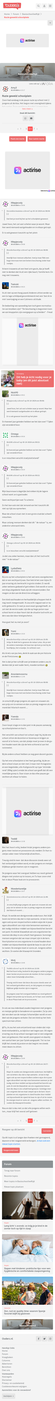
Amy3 (14, 87)
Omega (14, 434)
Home (7, 14)
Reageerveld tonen (11, 1150)
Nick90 (14, 392)
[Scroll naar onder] (50, 23)
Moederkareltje (18, 888)
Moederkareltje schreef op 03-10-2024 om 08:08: (27, 250)
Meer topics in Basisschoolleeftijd (19, 1181)
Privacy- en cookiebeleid (13, 1383)
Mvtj (13, 960)
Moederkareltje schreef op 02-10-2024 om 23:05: (27, 639)
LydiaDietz (16, 568)
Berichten (6, 1367)
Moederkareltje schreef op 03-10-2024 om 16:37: (27, 1064)
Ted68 (14, 838)
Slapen (6, 1223)
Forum (16, 14)
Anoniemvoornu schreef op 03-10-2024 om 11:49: (27, 897)
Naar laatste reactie (36, 139)
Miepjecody (17, 202)
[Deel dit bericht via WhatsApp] (25, 118)
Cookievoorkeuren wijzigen (14, 1386)
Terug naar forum (12, 1170)
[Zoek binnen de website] (38, 6)
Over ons (6, 1370)
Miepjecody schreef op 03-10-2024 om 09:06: (25, 400)
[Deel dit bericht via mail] (31, 118)
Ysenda (14, 716)
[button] (27, 108)
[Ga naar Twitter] (44, 1338)
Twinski (15, 284)
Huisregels (7, 1376)
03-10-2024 (14, 205)
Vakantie (7, 1308)
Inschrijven (7, 1396)
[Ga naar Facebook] (38, 1338)
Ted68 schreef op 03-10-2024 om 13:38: (23, 968)
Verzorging (20, 374)
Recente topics (11, 1176)
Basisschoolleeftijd (30, 14)
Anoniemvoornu (19, 674)
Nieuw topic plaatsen (13, 1186)
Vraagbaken (7, 1357)
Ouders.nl (7, 1338)
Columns (6, 1360)
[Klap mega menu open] (50, 6)
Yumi (13, 631)
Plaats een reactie (17, 139)
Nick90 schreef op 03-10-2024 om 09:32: (23, 442)
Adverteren (7, 1363)
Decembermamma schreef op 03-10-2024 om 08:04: (28, 211)
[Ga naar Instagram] (50, 1338)
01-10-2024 (14, 90)
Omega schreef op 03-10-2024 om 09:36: (23, 543)
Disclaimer (7, 1380)
